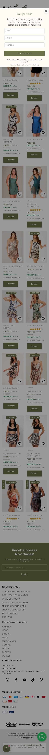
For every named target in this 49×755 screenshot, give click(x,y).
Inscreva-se (24, 53)
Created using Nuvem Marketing (24, 65)
